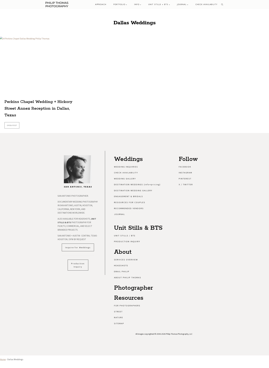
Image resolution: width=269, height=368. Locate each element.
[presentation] (43, 65)
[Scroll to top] (266, 333)
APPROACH (100, 4)
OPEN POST (13, 126)
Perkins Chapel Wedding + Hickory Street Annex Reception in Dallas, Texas (38, 108)
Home (3, 359)
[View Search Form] (222, 4)
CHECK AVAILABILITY (206, 4)
